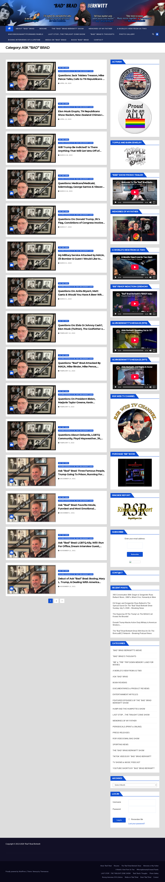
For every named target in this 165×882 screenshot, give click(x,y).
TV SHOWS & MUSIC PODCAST (126, 762)
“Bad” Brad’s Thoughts (102, 34)
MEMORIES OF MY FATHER (125, 721)
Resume (43, 29)
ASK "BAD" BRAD (63, 67)
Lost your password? (136, 824)
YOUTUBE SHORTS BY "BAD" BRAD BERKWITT (133, 768)
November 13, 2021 (68, 586)
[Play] (115, 202)
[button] (153, 34)
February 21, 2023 (67, 371)
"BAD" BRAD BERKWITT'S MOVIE (127, 650)
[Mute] (150, 202)
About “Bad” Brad (25, 29)
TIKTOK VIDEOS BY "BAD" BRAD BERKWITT (132, 756)
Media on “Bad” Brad (55, 40)
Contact (98, 40)
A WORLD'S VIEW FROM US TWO (127, 671)
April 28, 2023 (65, 83)
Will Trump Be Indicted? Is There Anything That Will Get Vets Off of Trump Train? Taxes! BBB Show (79, 151)
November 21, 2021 (68, 550)
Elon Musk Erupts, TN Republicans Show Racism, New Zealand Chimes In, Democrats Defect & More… (81, 115)
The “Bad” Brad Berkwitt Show (68, 29)
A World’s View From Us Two (132, 29)
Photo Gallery (127, 34)
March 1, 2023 (66, 299)
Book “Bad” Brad (80, 40)
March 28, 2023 (66, 155)
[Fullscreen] (154, 202)
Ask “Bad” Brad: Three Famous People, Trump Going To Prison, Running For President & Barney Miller (81, 474)
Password (117, 809)
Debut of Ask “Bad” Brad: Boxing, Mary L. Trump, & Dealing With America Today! (81, 582)
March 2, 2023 (66, 263)
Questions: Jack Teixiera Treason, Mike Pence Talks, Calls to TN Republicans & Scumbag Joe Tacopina (81, 79)
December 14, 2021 (68, 478)
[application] (135, 192)
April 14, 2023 (65, 119)
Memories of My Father (100, 29)
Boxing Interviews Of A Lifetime (24, 40)
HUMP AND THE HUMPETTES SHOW (129, 709)
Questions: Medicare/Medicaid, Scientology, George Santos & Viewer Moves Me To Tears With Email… (80, 187)
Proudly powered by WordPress (16, 871)
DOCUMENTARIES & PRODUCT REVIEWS (131, 688)
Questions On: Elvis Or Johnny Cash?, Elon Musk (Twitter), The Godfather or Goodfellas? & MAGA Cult (81, 329)
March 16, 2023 (66, 191)
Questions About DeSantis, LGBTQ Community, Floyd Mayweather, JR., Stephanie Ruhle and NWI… (79, 438)
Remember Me (137, 819)
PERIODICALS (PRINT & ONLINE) (127, 727)
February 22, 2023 (67, 333)
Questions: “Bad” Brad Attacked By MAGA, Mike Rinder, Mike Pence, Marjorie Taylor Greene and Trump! (79, 366)
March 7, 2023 (66, 227)
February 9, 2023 (67, 407)
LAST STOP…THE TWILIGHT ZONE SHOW (66, 34)
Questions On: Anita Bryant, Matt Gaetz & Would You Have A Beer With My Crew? (80, 295)
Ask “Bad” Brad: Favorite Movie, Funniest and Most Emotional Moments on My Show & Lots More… (80, 508)
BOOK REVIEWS (120, 683)
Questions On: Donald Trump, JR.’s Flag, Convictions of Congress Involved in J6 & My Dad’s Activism (81, 223)
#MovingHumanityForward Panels (25, 34)
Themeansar (44, 871)
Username (117, 802)
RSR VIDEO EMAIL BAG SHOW (126, 739)
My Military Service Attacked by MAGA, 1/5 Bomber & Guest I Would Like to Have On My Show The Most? (81, 259)
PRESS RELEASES (121, 733)
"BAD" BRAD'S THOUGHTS (124, 656)
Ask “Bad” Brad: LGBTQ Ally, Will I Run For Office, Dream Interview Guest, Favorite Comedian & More (81, 546)
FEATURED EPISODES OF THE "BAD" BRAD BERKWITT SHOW (76, 71)
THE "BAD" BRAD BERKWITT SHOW (128, 750)
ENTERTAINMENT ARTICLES (125, 694)
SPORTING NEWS (120, 744)
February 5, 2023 (67, 443)
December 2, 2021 (67, 513)
